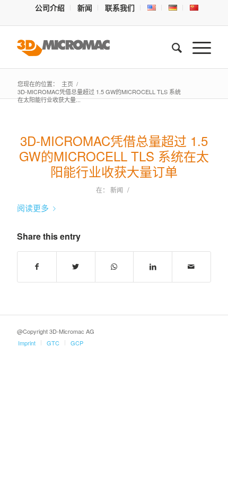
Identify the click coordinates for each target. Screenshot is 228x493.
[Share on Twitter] (76, 266)
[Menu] (196, 47)
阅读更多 (33, 207)
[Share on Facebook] (36, 266)
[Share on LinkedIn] (153, 266)
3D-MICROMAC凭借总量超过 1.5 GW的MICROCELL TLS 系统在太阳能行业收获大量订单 (114, 155)
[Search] (171, 47)
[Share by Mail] (191, 266)
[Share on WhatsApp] (114, 266)
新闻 (116, 189)
